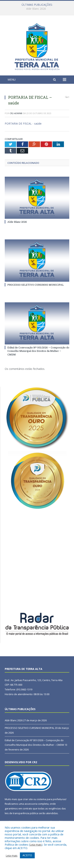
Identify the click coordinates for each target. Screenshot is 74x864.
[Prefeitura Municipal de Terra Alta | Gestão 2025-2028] (37, 46)
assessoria (30, 803)
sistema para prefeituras (51, 799)
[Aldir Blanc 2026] (37, 198)
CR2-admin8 (16, 113)
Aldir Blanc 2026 (17, 221)
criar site (28, 799)
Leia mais (36, 844)
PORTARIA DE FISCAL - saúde (23, 123)
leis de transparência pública (21, 813)
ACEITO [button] (27, 855)
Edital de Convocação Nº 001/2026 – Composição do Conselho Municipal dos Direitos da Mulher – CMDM (38, 351)
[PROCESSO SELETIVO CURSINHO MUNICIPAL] (37, 260)
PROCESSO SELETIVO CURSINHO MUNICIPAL (36, 8)
